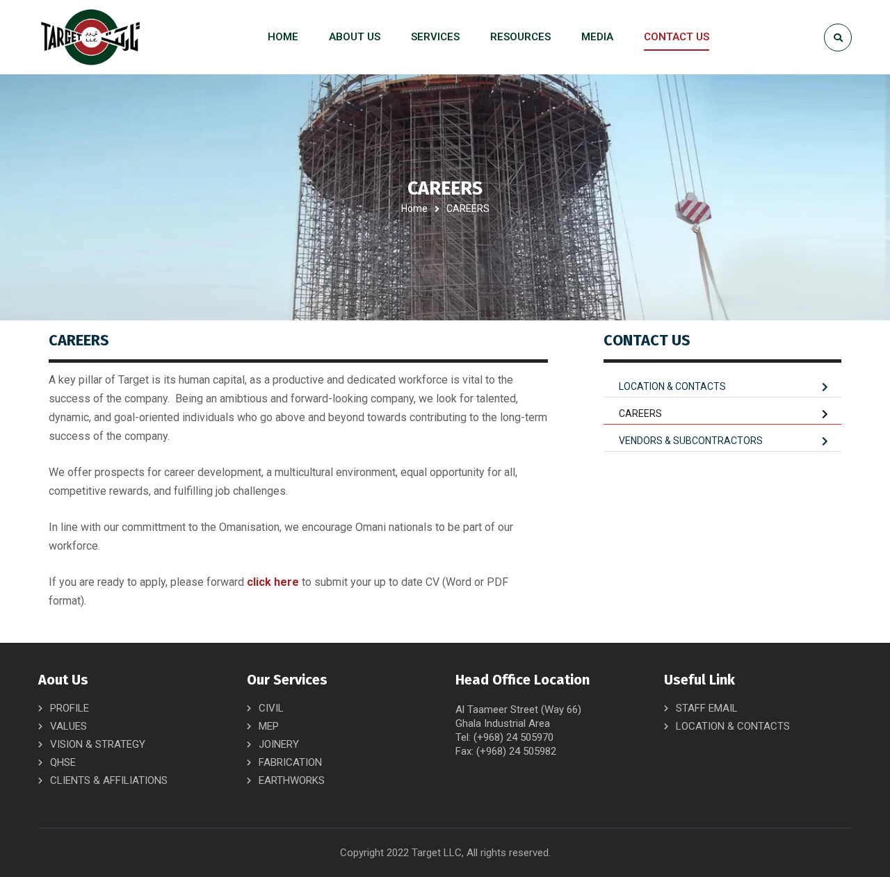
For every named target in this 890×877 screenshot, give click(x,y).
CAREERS (640, 413)
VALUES (68, 726)
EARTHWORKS (292, 780)
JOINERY (279, 744)
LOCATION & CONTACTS (672, 386)
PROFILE (69, 708)
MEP (269, 726)
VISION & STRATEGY (97, 744)
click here (273, 582)
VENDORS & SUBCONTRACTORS (691, 440)
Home (414, 208)
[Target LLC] (90, 37)
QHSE (63, 762)
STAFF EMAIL (707, 708)
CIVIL (271, 708)
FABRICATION (290, 762)
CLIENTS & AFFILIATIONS (109, 780)
